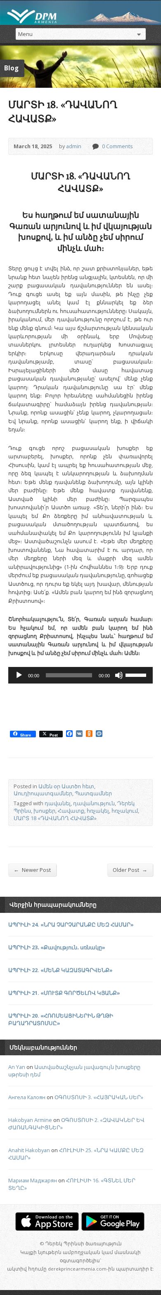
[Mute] (119, 675)
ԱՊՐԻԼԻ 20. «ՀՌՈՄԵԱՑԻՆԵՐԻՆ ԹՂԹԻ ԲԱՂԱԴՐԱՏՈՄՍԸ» (60, 1019)
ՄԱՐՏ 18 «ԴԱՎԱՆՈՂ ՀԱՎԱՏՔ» (55, 818)
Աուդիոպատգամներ (43, 793)
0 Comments (95, 146)
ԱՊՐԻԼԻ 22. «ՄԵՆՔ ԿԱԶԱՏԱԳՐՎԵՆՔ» (60, 970)
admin (73, 146)
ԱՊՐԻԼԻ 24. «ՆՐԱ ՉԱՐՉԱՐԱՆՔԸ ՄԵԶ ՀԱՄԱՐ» (71, 924)
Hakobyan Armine (30, 1120)
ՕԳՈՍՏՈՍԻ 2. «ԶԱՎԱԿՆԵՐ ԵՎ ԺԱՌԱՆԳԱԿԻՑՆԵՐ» (76, 1123)
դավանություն (94, 803)
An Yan (16, 1067)
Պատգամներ (93, 793)
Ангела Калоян (26, 1097)
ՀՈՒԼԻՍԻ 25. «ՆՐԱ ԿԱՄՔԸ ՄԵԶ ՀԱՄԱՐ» (76, 1153)
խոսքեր (44, 810)
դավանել (58, 803)
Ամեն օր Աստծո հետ (66, 786)
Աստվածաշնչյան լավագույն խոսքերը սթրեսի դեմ (74, 1070)
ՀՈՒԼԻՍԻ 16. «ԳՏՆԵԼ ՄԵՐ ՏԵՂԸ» (71, 1184)
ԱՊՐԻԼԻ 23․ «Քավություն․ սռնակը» (56, 947)
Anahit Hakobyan (29, 1150)
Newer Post (32, 870)
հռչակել (98, 810)
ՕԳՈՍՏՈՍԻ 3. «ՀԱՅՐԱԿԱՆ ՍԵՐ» (98, 1097)
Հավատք (71, 810)
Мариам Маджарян (32, 1180)
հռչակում (124, 810)
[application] (80, 675)
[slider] (137, 674)
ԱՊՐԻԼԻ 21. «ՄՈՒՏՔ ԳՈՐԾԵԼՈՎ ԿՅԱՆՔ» (64, 993)
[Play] (19, 675)
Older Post (130, 870)
